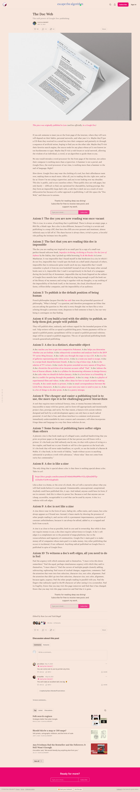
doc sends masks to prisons (54, 383)
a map (86, 377)
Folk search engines (42, 716)
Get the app (78, 789)
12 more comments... (40, 700)
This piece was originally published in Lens (50, 125)
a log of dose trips (83, 361)
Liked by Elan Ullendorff (46, 666)
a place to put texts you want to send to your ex (80, 386)
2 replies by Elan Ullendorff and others (52, 691)
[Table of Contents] (2, 396)
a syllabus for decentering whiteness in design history (83, 371)
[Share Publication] (115, 4)
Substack (119, 789)
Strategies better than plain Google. (45, 719)
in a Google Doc (89, 125)
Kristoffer (40, 677)
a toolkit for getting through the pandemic (56, 377)
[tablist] (41, 645)
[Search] (110, 4)
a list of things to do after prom (48, 390)
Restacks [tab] (46, 645)
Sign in (133, 4)
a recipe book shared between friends (51, 361)
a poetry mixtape (77, 390)
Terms (22, 789)
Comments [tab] (37, 645)
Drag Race (101, 365)
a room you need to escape (89, 358)
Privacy (18, 789)
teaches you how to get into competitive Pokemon (59, 349)
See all (36, 761)
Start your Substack (66, 789)
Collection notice (30, 789)
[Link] (29, 218)
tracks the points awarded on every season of (77, 365)
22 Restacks (57, 623)
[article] (70, 720)
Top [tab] (35, 710)
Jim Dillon (40, 664)
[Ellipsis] (106, 663)
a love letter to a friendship (91, 374)
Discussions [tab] (48, 710)
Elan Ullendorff (43, 22)
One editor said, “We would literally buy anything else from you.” (55, 750)
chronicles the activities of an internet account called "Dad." (64, 368)
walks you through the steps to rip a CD (76, 355)
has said (67, 300)
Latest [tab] (40, 710)
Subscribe (123, 4)
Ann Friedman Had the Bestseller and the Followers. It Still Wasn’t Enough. (59, 746)
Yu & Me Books (86, 255)
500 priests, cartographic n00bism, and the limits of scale (53, 733)
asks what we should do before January (54, 374)
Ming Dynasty (47, 355)
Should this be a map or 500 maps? (49, 730)
